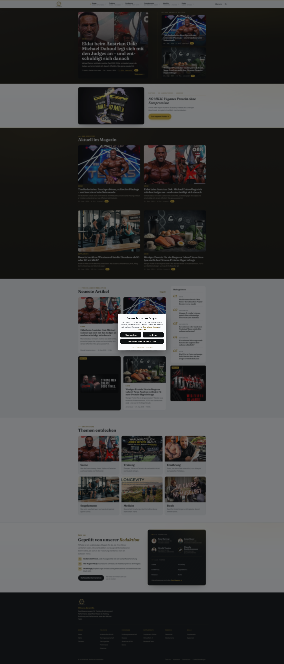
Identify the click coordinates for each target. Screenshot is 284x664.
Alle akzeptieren (131, 335)
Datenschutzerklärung (150, 327)
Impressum (142, 329)
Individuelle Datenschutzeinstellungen (142, 341)
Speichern (153, 335)
